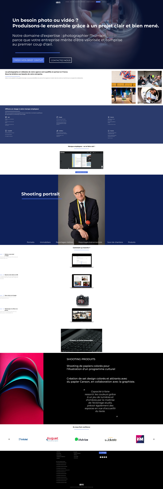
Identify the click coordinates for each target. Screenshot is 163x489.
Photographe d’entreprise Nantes (61, 473)
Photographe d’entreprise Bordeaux (62, 466)
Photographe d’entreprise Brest (61, 468)
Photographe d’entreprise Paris (61, 475)
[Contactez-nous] (60, 60)
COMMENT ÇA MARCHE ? (61, 456)
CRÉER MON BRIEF (104, 452)
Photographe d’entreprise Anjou (61, 464)
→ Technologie (75, 456)
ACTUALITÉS (59, 453)
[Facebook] (100, 457)
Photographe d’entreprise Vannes (61, 480)
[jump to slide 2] (48, 242)
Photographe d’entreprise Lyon (61, 471)
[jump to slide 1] (33, 242)
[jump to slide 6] (144, 242)
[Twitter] (102, 457)
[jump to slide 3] (67, 242)
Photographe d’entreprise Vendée (61, 482)
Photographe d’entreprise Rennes (61, 477)
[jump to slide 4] (92, 242)
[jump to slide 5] (117, 242)
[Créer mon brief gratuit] (28, 60)
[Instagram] (104, 457)
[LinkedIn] (106, 457)
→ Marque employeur (77, 453)
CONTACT (58, 458)
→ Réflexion (75, 454)
